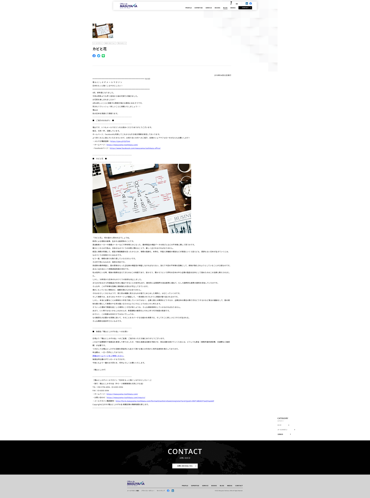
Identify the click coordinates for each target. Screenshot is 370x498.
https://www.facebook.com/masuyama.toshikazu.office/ (135, 148)
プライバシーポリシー (148, 491)
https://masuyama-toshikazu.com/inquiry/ (126, 397)
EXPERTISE (195, 485)
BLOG (222, 485)
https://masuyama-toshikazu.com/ (122, 145)
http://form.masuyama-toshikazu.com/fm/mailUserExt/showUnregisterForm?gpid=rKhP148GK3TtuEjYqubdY (165, 401)
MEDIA (229, 485)
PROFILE (185, 485)
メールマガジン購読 (133, 491)
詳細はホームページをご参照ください (107, 356)
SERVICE (205, 485)
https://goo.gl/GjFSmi (120, 141)
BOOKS (214, 485)
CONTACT (239, 485)
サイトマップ (161, 491)
